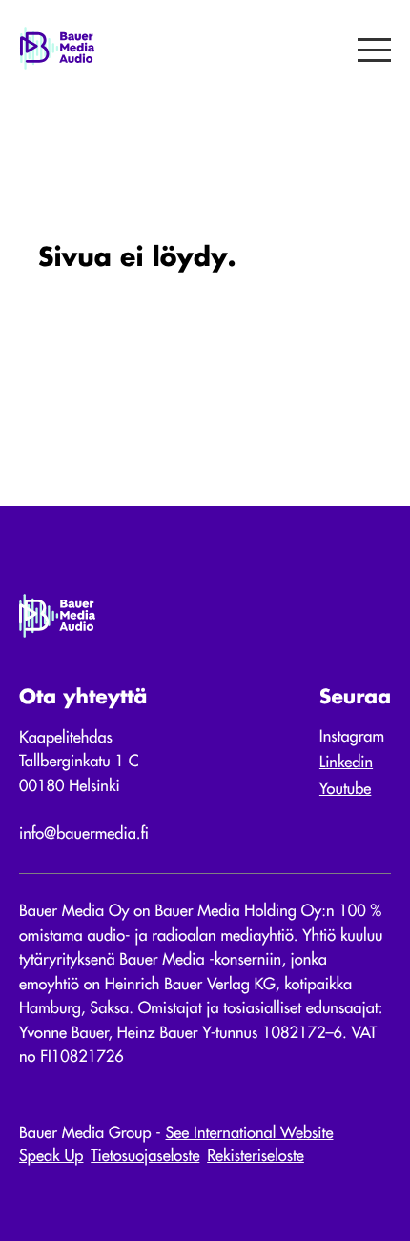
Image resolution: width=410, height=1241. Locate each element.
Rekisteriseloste (255, 1157)
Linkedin (346, 763)
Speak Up (51, 1157)
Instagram (351, 737)
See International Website (250, 1134)
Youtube (345, 790)
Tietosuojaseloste (145, 1157)
